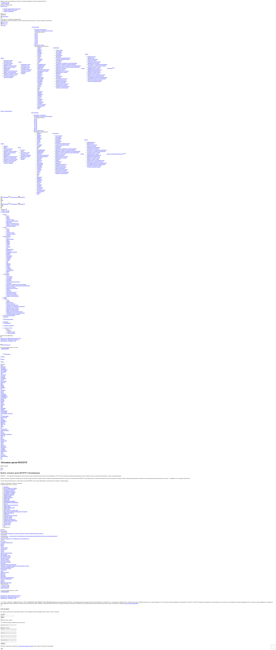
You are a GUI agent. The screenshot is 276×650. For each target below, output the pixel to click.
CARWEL (3, 390)
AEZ (2, 373)
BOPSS (2, 386)
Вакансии (3, 575)
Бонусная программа (6, 562)
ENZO (2, 392)
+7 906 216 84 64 (5, 348)
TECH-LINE (4, 440)
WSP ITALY (3, 447)
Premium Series (4, 456)
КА (1, 457)
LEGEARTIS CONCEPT (7, 413)
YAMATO (3, 449)
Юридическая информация (7, 577)
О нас (2, 571)
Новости (3, 581)
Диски (7, 230)
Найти (2, 617)
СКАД (2, 452)
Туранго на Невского (8, 11)
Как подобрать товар (6, 556)
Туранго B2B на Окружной (10, 10)
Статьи (2, 580)
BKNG (2, 385)
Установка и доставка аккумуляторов (44, 30)
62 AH (36, 36)
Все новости (4, 531)
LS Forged (3, 455)
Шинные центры (5, 572)
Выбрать (3, 643)
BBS (2, 383)
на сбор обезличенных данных (25, 646)
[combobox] (8, 625)
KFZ (2, 407)
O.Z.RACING (4, 429)
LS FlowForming (4, 416)
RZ (1, 459)
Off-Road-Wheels (5, 430)
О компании (4, 569)
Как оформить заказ (5, 555)
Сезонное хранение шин (7, 542)
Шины (8, 217)
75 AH (36, 41)
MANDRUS (3, 421)
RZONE (3, 439)
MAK (2, 418)
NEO (2, 425)
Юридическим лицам (6, 568)
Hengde (2, 399)
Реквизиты (3, 576)
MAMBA (3, 420)
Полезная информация (6, 578)
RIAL (2, 437)
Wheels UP (3, 446)
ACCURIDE (4, 370)
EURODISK (4, 395)
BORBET (3, 387)
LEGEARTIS (4, 412)
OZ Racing (3, 368)
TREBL (2, 442)
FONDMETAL (4, 396)
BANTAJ (3, 382)
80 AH (36, 42)
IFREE (2, 402)
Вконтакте (7, 354)
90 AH (36, 43)
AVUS (2, 380)
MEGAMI (3, 424)
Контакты (3, 573)
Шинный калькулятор (6, 582)
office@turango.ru (6, 344)
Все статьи (3, 541)
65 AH (36, 37)
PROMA (3, 433)
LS (1, 414)
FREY (2, 365)
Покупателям (4, 554)
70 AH (36, 38)
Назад (7, 215)
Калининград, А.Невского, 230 (8, 341)
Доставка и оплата (5, 558)
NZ (1, 427)
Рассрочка (3, 563)
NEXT (2, 426)
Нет (3, 614)
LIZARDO (3, 367)
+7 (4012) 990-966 (5, 3)
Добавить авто (4, 22)
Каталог (3, 543)
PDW (2, 431)
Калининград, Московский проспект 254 (11, 338)
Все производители (39, 45)
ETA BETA (3, 394)
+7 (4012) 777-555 (5, 2)
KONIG (2, 409)
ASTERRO (3, 378)
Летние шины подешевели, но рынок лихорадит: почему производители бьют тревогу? (22, 533)
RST (2, 438)
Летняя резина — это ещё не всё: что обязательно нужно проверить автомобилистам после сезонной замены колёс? (29, 536)
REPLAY (3, 435)
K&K (2, 405)
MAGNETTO (4, 417)
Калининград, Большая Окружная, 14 (10, 339)
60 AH (36, 34)
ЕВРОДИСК (4, 451)
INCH (2, 403)
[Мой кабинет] (1, 199)
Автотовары (9, 276)
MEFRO (3, 422)
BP (1, 389)
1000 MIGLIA (4, 369)
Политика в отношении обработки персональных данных (15, 565)
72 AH (36, 39)
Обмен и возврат (5, 559)
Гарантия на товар (5, 560)
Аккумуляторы (10, 239)
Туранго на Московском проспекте (12, 8)
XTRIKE (3, 448)
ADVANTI (3, 372)
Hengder (3, 400)
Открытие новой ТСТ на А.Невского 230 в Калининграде (15, 538)
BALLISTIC (4, 381)
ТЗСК (2, 453)
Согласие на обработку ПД (7, 567)
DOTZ (2, 391)
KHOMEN (3, 408)
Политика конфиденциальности (8, 564)
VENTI (2, 444)
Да (1, 614)
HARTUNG (3, 398)
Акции (2, 550)
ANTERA (3, 377)
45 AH (36, 33)
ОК (1, 648)
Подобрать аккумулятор (40, 29)
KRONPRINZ (4, 411)
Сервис (8, 301)
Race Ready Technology (6, 434)
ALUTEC (3, 376)
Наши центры (4, 6)
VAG (2, 443)
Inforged (2, 404)
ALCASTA (3, 374)
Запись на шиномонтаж (6, 111)
